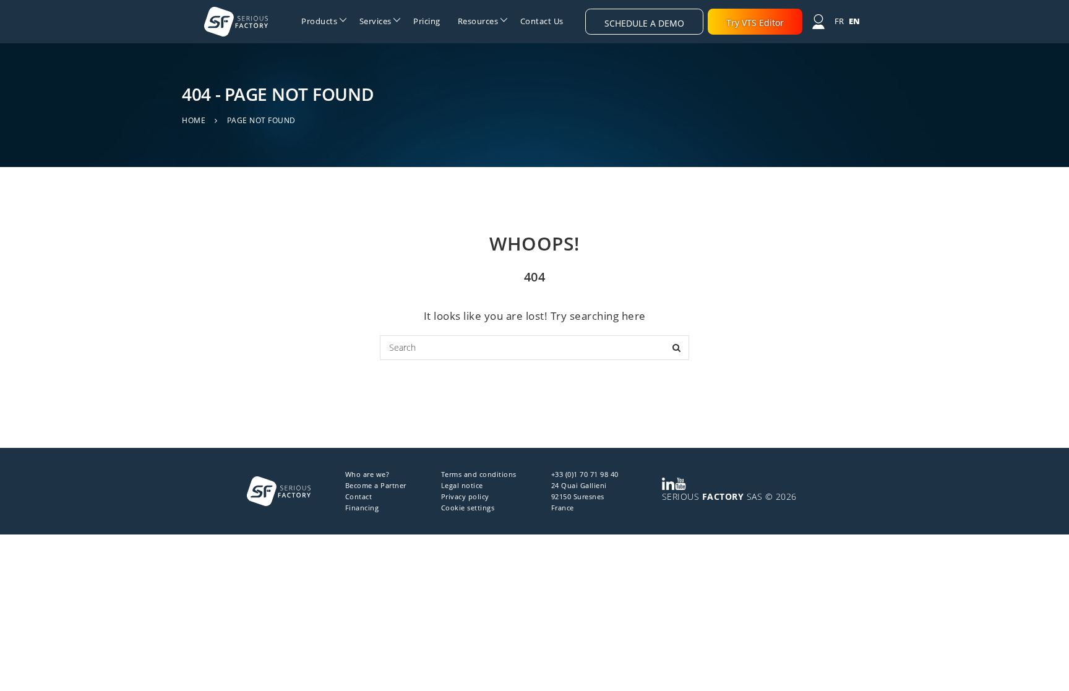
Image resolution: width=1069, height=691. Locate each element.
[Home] (236, 21)
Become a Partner (375, 485)
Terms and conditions (479, 474)
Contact (358, 496)
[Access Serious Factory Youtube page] (680, 484)
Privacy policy (465, 496)
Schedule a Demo (644, 23)
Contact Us (542, 21)
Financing (362, 507)
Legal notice (462, 485)
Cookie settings (468, 507)
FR (839, 21)
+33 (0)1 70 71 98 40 (585, 474)
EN (855, 21)
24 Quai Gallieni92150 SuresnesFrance (579, 496)
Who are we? (367, 474)
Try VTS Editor (755, 22)
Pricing (426, 21)
